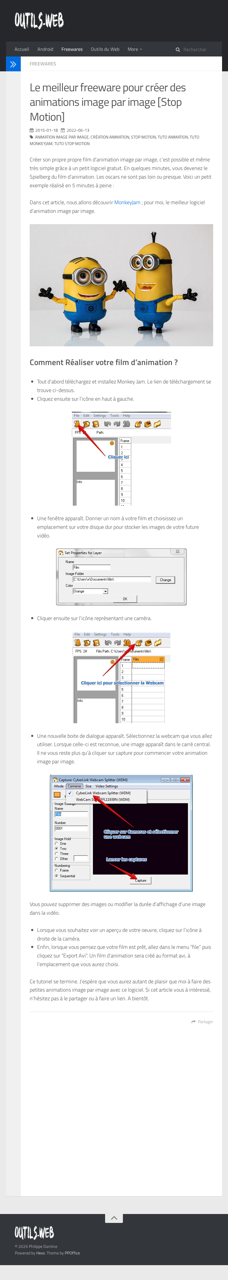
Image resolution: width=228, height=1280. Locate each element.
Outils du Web (105, 49)
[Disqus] (121, 1114)
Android (45, 49)
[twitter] (11, 88)
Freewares (72, 49)
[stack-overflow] (11, 104)
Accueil (22, 49)
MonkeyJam (127, 202)
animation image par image (62, 137)
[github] (11, 111)
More (133, 49)
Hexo (40, 1253)
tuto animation (173, 137)
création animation (110, 137)
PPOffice (72, 1253)
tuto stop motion (72, 143)
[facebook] (11, 96)
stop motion (143, 137)
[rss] (11, 127)
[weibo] (11, 119)
